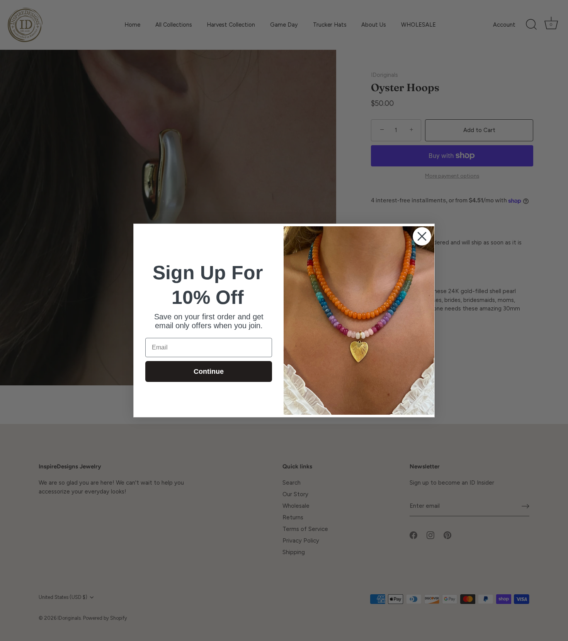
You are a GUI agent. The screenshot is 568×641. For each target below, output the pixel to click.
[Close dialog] (422, 236)
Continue (209, 371)
